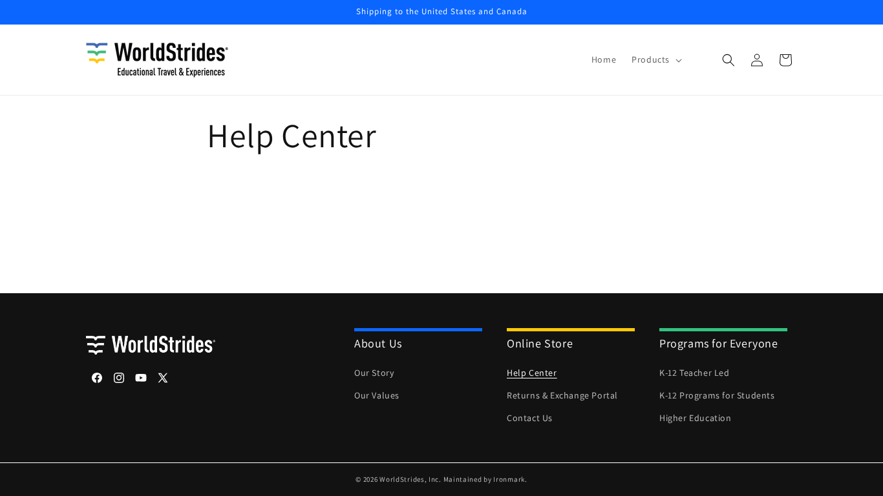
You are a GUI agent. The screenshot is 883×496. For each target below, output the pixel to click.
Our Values (376, 395)
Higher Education (695, 418)
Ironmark (509, 479)
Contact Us (530, 418)
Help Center (532, 372)
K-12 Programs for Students (717, 395)
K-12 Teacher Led (694, 372)
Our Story (374, 372)
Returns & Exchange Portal (562, 395)
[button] (655, 59)
